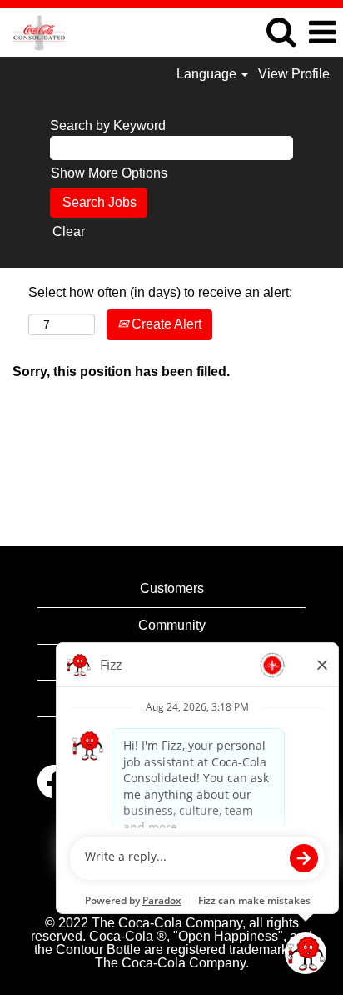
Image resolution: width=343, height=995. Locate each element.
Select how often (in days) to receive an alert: (160, 292)
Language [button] (208, 74)
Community (172, 625)
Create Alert (164, 324)
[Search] (280, 31)
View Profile (294, 74)
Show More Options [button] (109, 173)
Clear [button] (68, 231)
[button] (322, 32)
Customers (172, 588)
